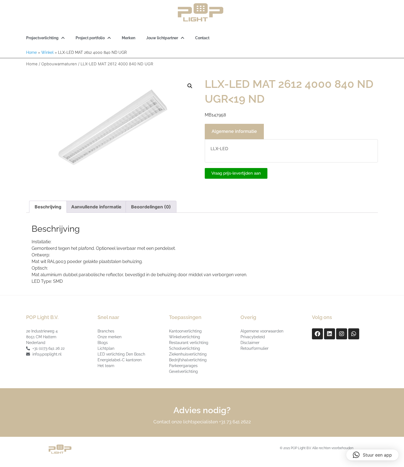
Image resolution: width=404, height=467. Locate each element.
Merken (128, 38)
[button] (190, 86)
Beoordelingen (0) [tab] (151, 206)
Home (31, 52)
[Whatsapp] (353, 333)
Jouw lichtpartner (162, 38)
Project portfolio (90, 38)
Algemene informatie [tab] (234, 131)
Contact (202, 38)
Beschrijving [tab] (48, 206)
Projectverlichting (42, 38)
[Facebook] (317, 333)
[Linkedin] (329, 333)
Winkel (47, 52)
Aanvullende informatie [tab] (96, 206)
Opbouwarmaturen (59, 63)
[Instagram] (341, 333)
